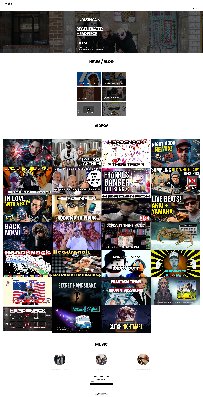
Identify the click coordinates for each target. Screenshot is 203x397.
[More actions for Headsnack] (4, 137)
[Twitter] (195, 8)
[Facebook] (193, 8)
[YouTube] (191, 8)
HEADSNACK (88, 19)
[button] (4, 137)
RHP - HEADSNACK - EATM (101, 376)
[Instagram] (196, 8)
